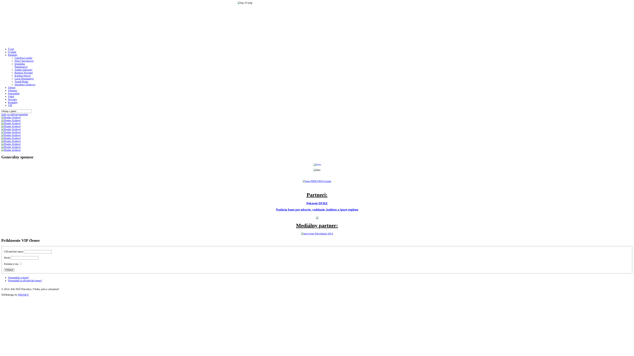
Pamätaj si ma (11, 264)
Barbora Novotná (24, 72)
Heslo (7, 257)
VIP (10, 105)
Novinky (12, 99)
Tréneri (11, 87)
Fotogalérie (14, 93)
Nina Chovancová (24, 60)
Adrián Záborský (23, 69)
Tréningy (12, 90)
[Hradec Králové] (11, 117)
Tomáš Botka (21, 81)
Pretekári (12, 55)
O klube (12, 52)
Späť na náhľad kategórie (14, 114)
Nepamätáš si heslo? (18, 277)
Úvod (11, 49)
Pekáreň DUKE (317, 203)
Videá (11, 96)
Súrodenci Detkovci (25, 84)
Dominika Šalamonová (21, 65)
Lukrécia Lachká (23, 58)
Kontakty (13, 102)
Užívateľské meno (13, 251)
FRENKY (23, 294)
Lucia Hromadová (24, 78)
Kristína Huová (23, 75)
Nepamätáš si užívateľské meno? (25, 280)
